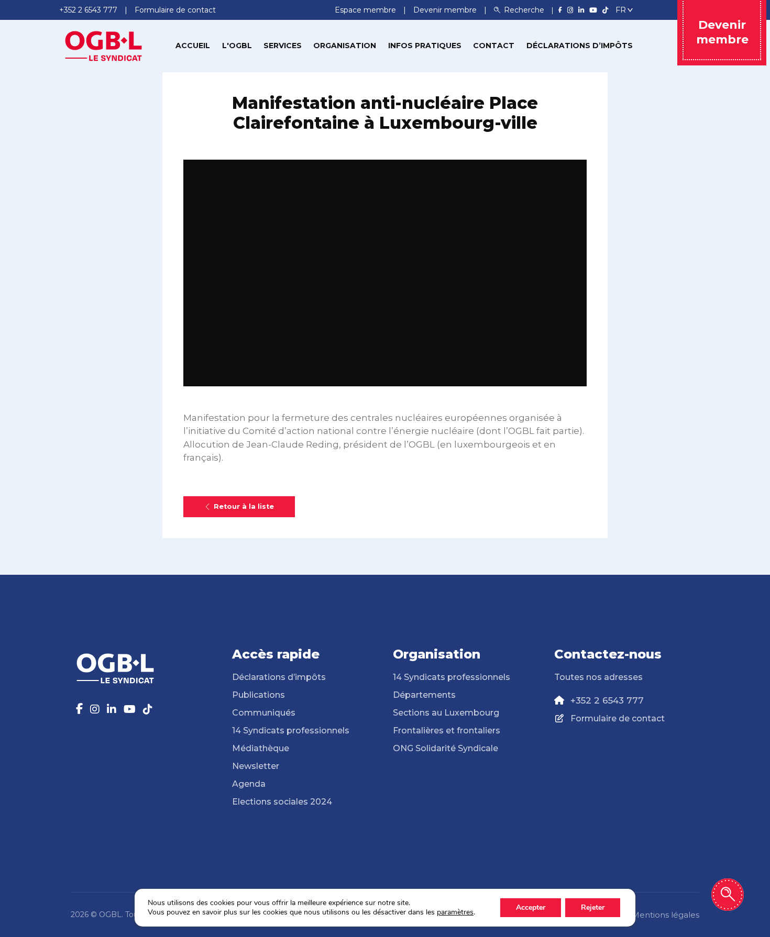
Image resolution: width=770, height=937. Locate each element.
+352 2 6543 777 (607, 700)
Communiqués (263, 713)
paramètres (455, 912)
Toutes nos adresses (598, 677)
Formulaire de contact (617, 718)
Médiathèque (260, 748)
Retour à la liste (244, 506)
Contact (493, 45)
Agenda (249, 784)
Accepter (530, 907)
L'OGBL (237, 45)
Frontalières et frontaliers (446, 730)
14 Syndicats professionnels (290, 730)
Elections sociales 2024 (282, 802)
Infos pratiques (424, 45)
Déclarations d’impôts (579, 45)
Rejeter (592, 907)
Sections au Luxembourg (446, 713)
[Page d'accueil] (103, 45)
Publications (258, 695)
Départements (424, 695)
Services (282, 45)
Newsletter (255, 766)
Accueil (192, 45)
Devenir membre (446, 10)
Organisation (344, 45)
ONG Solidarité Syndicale (445, 748)
